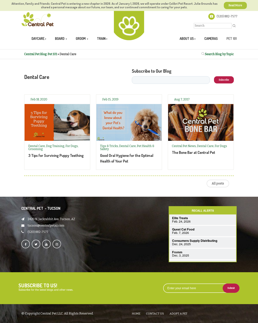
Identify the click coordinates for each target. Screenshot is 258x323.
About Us (187, 38)
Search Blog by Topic (219, 54)
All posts (218, 183)
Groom (81, 38)
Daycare (38, 38)
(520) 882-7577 (227, 16)
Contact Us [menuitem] (155, 313)
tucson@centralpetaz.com (46, 225)
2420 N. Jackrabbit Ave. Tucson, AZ (51, 219)
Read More (235, 5)
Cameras (211, 38)
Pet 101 (231, 38)
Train (101, 38)
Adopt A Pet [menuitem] (178, 313)
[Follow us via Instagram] (57, 244)
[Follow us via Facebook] (25, 244)
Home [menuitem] (136, 313)
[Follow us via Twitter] (36, 244)
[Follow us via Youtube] (46, 244)
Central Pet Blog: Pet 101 (40, 54)
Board (60, 38)
